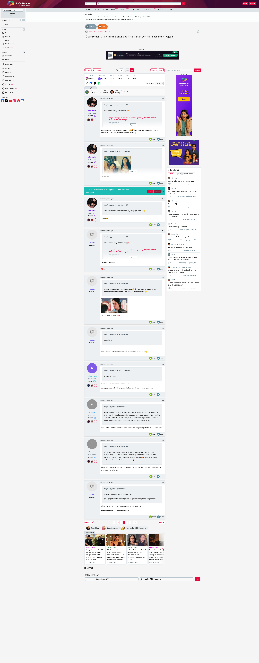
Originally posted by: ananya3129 (116, 105)
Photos (169, 10)
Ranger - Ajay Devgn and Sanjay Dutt (181, 181)
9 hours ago (186, 207)
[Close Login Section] (163, 191)
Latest (171, 174)
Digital (7, 40)
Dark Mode (6, 20)
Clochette (193, 219)
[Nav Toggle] (3, 4)
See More (5, 59)
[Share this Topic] (86, 83)
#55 (163, 277)
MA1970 (194, 250)
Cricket (173, 254)
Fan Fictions (9, 76)
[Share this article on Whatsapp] (98, 83)
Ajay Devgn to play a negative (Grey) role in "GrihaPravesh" (183, 215)
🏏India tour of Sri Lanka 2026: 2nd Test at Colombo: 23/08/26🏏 (183, 284)
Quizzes (8, 80)
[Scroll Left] (86, 92)
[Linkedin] (22, 100)
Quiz (113, 10)
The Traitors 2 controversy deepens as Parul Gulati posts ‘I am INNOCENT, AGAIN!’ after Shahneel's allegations (116, 554)
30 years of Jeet (173, 204)
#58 (163, 400)
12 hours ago (183, 240)
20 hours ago (182, 263)
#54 (163, 231)
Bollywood (174, 178)
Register (252, 4)
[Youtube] (10, 100)
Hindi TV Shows (175, 234)
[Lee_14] (99, 78)
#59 (163, 440)
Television (8, 33)
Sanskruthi (193, 230)
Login (245, 4)
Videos (7, 68)
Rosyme (194, 184)
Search (197, 70)
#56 (163, 328)
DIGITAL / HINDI (111, 547)
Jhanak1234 (193, 240)
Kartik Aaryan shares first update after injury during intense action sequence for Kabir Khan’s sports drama (158, 554)
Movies (7, 37)
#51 (163, 98)
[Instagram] (14, 100)
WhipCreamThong (191, 196)
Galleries (8, 72)
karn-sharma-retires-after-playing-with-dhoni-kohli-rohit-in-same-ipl (182, 258)
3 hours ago (180, 196)
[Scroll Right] (163, 92)
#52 (163, 145)
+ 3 (95, 385)
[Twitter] (6, 100)
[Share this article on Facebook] (90, 83)
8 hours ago (185, 219)
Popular (178, 174)
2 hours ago (186, 184)
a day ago (186, 275)
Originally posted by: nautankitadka (117, 151)
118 (135, 522)
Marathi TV (174, 224)
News (4, 30)
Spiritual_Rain (192, 263)
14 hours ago (184, 230)
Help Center (9, 93)
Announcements (188, 174)
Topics (105, 10)
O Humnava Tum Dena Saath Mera (181, 267)
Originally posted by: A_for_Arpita (116, 283)
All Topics (8, 56)
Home (7, 25)
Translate (15, 16)
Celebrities (9, 64)
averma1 (193, 275)
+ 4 (95, 421)
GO (183, 4)
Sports (7, 47)
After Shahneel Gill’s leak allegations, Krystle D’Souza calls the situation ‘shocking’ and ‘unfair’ (137, 554)
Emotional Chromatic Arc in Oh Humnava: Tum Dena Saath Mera (183, 271)
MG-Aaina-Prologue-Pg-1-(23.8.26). (180, 247)
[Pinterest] (18, 100)
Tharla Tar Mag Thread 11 (177, 227)
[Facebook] (2, 100)
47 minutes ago (183, 288)
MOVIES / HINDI (90, 547)
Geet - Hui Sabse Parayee (178, 244)
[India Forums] (18, 3)
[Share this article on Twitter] (94, 83)
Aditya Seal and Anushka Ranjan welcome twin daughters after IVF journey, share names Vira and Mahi (95, 554)
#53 (163, 199)
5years (92, 78)
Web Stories (9, 89)
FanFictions (135, 10)
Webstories (148, 10)
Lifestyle (8, 44)
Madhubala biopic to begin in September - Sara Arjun (183, 192)
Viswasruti (193, 288)
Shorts (7, 84)
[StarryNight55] (87, 78)
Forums (5, 52)
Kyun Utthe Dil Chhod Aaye (99, 32)
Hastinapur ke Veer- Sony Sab (178, 237)
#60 (163, 482)
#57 (163, 364)
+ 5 (95, 119)
